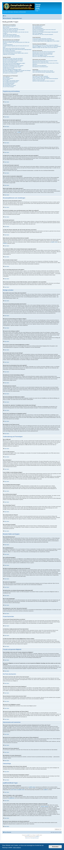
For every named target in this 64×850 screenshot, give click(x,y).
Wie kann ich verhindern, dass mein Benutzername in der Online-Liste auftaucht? (16, 43)
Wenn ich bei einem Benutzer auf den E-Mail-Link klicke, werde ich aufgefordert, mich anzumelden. (15, 54)
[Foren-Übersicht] (19, 7)
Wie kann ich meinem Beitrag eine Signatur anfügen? (13, 60)
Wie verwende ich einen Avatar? (9, 50)
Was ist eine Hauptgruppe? (38, 33)
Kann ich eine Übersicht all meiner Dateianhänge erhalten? (44, 72)
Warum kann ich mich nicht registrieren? (10, 28)
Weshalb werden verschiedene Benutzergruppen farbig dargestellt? (45, 32)
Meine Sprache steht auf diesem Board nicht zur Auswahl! (14, 48)
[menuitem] (4, 16)
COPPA (19, 132)
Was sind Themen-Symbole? (8, 86)
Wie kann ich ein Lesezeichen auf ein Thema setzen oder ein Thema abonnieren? (45, 64)
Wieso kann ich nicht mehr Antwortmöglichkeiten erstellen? (14, 63)
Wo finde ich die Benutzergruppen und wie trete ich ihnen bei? (44, 29)
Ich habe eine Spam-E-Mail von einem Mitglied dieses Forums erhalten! (46, 41)
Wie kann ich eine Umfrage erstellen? (10, 62)
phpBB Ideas (12, 798)
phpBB (28, 835)
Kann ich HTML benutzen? (8, 78)
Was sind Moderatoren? (37, 27)
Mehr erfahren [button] (17, 847)
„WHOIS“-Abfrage (44, 806)
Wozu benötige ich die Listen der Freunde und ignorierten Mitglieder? (45, 45)
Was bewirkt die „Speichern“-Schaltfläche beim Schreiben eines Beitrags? (17, 70)
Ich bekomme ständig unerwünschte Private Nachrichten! (43, 39)
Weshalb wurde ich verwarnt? (8, 68)
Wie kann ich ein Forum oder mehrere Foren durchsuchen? (44, 51)
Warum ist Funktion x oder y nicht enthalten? (41, 77)
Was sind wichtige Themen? (8, 84)
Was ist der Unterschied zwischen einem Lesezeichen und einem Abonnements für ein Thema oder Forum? (45, 61)
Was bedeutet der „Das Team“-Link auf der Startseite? (43, 34)
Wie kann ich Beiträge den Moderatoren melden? (12, 69)
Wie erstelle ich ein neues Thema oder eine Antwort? (13, 58)
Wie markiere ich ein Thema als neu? (10, 72)
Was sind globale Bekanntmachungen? (10, 81)
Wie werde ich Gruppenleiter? (38, 30)
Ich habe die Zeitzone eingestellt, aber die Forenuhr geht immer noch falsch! (16, 46)
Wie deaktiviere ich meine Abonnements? (40, 66)
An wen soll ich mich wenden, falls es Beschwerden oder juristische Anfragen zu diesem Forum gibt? (45, 79)
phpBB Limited (54, 242)
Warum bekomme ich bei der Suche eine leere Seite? (43, 54)
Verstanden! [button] (55, 846)
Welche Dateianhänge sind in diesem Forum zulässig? (43, 70)
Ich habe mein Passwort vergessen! (10, 34)
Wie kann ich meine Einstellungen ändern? (11, 41)
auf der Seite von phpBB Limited (17, 789)
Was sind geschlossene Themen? (9, 85)
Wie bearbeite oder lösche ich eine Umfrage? (11, 64)
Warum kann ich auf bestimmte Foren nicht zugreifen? (13, 65)
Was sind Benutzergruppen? (38, 28)
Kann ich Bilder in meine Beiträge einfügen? (11, 80)
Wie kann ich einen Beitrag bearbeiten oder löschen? (13, 59)
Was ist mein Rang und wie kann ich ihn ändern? (12, 51)
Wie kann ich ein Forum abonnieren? (39, 65)
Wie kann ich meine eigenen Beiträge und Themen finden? (43, 56)
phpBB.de (5, 243)
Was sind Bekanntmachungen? (9, 83)
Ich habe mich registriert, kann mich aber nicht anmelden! (14, 29)
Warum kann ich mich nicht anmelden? (10, 30)
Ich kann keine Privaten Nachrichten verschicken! (42, 38)
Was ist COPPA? (6, 27)
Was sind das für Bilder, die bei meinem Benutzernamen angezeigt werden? (17, 49)
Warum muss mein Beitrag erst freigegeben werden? (13, 71)
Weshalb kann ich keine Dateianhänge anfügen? (12, 66)
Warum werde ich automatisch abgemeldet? (11, 35)
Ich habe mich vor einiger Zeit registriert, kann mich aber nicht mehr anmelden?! (15, 33)
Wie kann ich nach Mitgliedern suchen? (40, 55)
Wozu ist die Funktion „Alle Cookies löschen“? (11, 36)
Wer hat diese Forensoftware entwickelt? (40, 76)
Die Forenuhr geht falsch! (8, 44)
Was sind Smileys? (6, 79)
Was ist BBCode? (6, 77)
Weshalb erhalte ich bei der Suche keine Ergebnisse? (43, 52)
